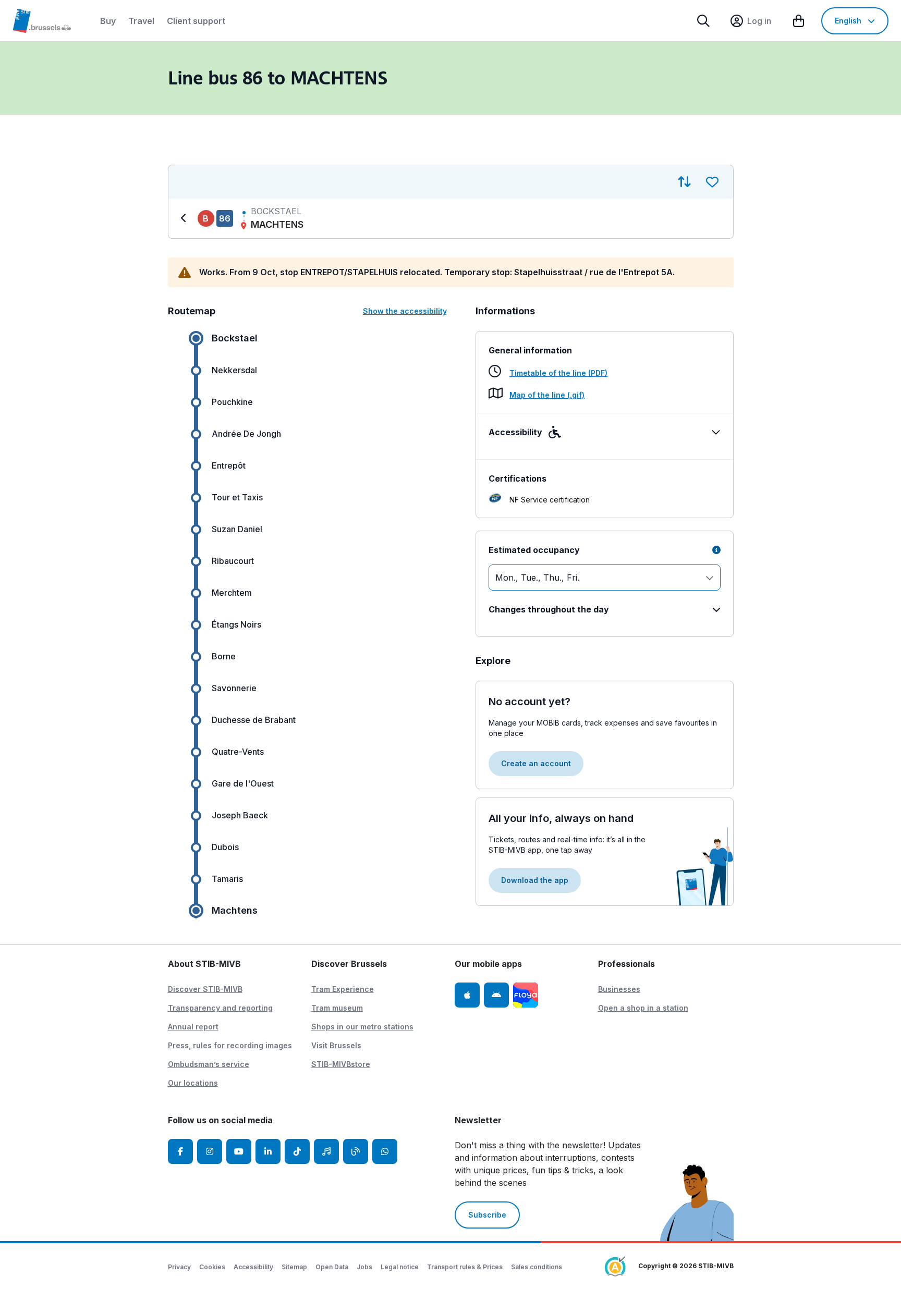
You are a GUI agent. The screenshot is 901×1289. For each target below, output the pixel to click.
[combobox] (605, 577)
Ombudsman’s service (208, 1064)
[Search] (703, 20)
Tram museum (337, 1007)
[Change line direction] (684, 182)
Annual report (193, 1026)
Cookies (212, 1267)
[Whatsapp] (384, 1151)
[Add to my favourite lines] (712, 182)
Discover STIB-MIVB (205, 989)
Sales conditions (536, 1267)
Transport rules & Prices (465, 1267)
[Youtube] (238, 1151)
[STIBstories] (355, 1151)
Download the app (534, 880)
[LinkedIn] (268, 1151)
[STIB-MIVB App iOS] (467, 995)
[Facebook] (180, 1151)
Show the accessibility (405, 310)
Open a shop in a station (643, 1007)
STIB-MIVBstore (340, 1064)
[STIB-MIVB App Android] (496, 995)
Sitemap (294, 1267)
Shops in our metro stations (362, 1026)
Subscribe (487, 1214)
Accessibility (253, 1267)
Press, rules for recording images (230, 1045)
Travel (141, 21)
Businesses (619, 989)
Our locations (193, 1082)
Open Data (331, 1267)
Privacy (179, 1267)
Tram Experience (342, 989)
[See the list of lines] (185, 218)
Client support (196, 21)
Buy (108, 21)
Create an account (536, 763)
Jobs (364, 1267)
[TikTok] (297, 1151)
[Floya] (525, 995)
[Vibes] (326, 1151)
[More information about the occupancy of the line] (716, 550)
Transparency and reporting (220, 1007)
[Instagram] (209, 1151)
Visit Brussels (336, 1045)
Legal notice (400, 1267)
